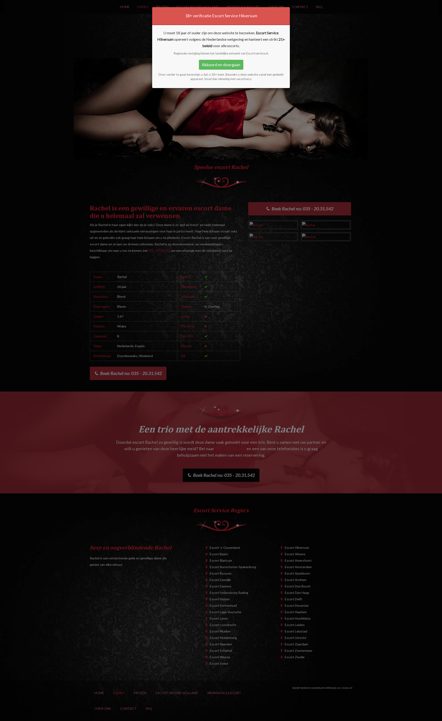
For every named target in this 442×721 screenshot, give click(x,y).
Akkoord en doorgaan (221, 64)
